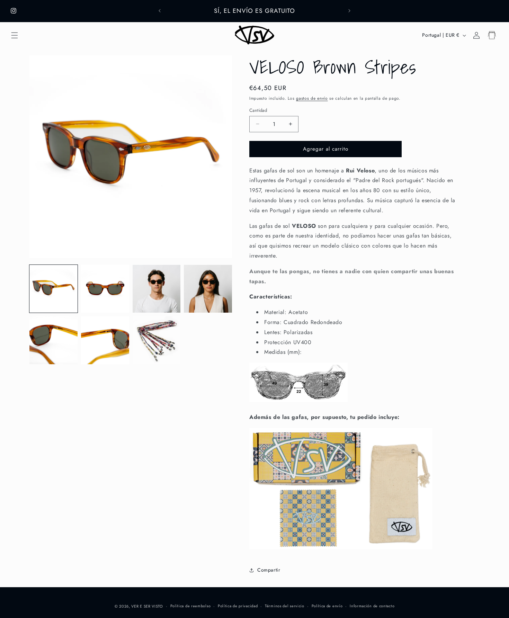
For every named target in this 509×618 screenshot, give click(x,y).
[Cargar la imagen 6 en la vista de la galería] (105, 340)
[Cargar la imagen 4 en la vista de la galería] (208, 289)
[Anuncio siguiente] (349, 10)
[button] (14, 35)
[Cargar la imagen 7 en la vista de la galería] (157, 340)
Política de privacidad (238, 606)
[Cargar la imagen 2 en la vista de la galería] (105, 289)
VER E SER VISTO (147, 606)
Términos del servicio (284, 606)
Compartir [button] (268, 569)
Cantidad (258, 110)
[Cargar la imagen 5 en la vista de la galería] (53, 340)
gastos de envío (312, 98)
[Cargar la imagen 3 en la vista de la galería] (157, 289)
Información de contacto (372, 606)
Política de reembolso (190, 606)
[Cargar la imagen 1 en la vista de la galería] (53, 289)
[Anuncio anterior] (159, 10)
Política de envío (327, 606)
